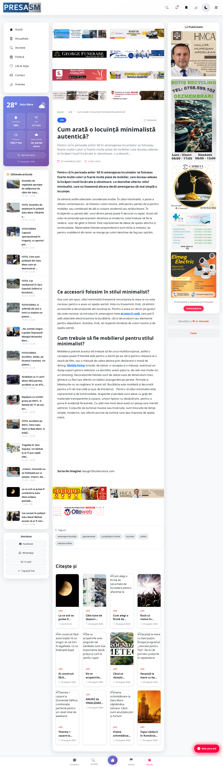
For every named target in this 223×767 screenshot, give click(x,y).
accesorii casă (130, 313)
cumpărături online (110, 536)
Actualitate (21, 38)
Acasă (18, 29)
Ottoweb (204, 321)
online (143, 536)
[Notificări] (176, 7)
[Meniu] (216, 7)
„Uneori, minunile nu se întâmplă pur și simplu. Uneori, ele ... (34, 472)
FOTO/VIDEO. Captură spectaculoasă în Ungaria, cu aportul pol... (33, 236)
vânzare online (65, 543)
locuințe (130, 536)
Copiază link (28, 570)
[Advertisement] (108, 261)
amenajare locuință (67, 536)
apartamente (88, 536)
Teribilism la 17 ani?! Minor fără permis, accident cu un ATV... (33, 380)
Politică (19, 57)
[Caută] (167, 7)
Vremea (20, 84)
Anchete (20, 48)
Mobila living (76, 365)
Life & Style (22, 66)
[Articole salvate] (186, 7)
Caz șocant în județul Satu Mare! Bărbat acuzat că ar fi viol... (33, 517)
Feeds (193, 333)
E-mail (27, 561)
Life (70, 111)
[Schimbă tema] (206, 7)
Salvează (151, 120)
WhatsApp (28, 552)
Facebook (28, 543)
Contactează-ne (193, 308)
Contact (20, 75)
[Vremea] (195, 7)
